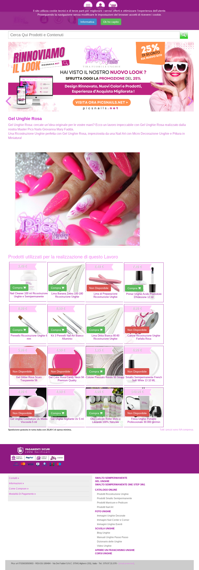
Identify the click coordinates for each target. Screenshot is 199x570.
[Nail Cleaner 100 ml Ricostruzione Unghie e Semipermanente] (29, 282)
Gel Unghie (102, 481)
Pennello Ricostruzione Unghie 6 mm (29, 337)
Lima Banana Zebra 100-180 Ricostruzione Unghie (67, 295)
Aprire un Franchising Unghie (115, 550)
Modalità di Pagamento (21, 494)
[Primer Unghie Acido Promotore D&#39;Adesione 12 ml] (144, 282)
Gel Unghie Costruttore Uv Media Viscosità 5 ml (28, 420)
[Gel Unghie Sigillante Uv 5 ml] (67, 407)
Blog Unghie (103, 532)
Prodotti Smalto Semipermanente (114, 498)
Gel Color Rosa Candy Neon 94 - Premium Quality (67, 379)
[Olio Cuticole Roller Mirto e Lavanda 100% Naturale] (105, 407)
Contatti (13, 478)
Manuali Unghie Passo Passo (112, 537)
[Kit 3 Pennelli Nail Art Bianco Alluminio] (67, 324)
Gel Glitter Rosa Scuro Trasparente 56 (29, 379)
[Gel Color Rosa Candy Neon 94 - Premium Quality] (67, 366)
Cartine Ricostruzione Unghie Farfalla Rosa (143, 337)
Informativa (87, 21)
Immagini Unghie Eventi (109, 524)
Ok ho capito (111, 21)
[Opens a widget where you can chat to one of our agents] (184, 563)
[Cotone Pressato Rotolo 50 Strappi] (105, 366)
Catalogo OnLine (106, 489)
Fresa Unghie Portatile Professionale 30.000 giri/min (143, 420)
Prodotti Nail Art (105, 507)
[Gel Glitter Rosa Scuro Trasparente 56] (29, 366)
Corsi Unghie (103, 553)
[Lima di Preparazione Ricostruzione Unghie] (105, 282)
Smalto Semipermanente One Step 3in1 (120, 484)
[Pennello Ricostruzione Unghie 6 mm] (29, 324)
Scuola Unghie (105, 528)
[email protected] (126, 563)
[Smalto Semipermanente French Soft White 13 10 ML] (144, 366)
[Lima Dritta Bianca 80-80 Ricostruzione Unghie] (105, 324)
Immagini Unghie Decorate (111, 515)
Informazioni (15, 483)
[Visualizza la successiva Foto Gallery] (191, 100)
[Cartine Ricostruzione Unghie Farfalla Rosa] (144, 324)
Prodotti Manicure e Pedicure (112, 502)
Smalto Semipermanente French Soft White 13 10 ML (144, 379)
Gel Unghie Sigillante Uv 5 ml (67, 418)
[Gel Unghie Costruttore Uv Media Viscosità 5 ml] (29, 407)
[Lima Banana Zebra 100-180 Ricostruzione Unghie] (67, 282)
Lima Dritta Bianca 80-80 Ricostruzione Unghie (105, 337)
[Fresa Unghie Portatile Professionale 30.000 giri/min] (144, 407)
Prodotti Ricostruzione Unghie (113, 494)
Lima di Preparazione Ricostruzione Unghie (105, 295)
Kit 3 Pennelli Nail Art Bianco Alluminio (67, 337)
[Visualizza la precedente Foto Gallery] (8, 100)
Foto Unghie (103, 511)
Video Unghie (104, 546)
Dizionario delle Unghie (109, 541)
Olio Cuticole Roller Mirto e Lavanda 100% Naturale (105, 420)
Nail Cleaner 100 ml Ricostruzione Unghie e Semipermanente (29, 295)
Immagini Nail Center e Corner (113, 520)
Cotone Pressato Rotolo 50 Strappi (105, 377)
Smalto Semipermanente (111, 478)
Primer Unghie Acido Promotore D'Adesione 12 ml (143, 295)
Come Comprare (18, 488)
